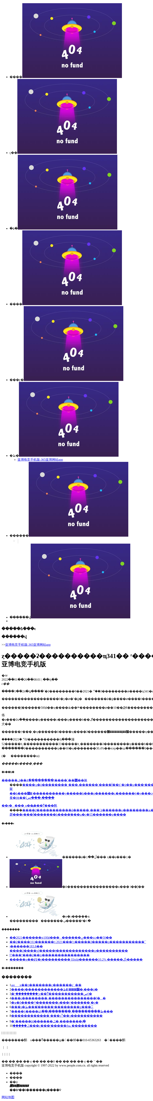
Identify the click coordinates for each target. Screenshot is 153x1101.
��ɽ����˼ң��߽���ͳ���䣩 (29, 805)
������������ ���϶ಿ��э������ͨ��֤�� (57, 1015)
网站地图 (8, 1097)
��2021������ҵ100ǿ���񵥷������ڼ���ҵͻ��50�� (61, 937)
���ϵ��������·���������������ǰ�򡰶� (58, 998)
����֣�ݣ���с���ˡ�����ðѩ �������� (55, 1025)
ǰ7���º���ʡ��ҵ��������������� (50, 955)
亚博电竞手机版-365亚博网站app (40, 459)
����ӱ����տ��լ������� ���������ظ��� (62, 1011)
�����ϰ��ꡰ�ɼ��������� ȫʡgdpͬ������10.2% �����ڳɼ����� (76, 959)
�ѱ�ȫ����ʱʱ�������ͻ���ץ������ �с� (54, 1002)
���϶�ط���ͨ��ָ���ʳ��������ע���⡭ (52, 1007)
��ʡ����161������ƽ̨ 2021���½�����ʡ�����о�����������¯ (78, 942)
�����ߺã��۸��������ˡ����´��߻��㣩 (44, 780)
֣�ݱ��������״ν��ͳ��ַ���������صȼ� (51, 994)
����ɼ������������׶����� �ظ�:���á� (54, 989)
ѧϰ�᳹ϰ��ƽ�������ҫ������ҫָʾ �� (46, 985)
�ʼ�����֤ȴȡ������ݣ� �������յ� (48, 1021)
